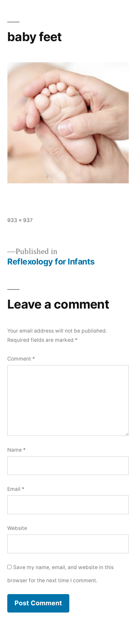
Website (17, 528)
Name (16, 450)
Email (15, 489)
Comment (21, 359)
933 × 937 (20, 220)
